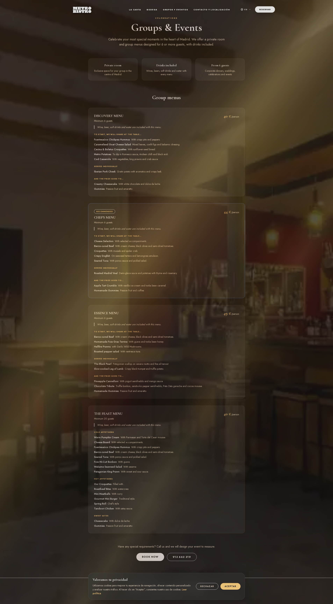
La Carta (135, 9)
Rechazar (207, 586)
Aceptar (230, 586)
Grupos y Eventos (175, 9)
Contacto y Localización (212, 9)
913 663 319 (182, 557)
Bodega (152, 9)
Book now (150, 557)
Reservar (265, 9)
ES (246, 9)
